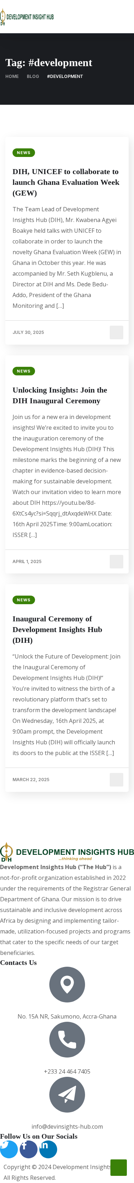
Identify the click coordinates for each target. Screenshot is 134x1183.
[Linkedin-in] (48, 1149)
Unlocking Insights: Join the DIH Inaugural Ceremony (60, 395)
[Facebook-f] (29, 1149)
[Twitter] (9, 1149)
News (24, 152)
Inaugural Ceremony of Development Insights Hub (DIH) (57, 629)
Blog (33, 76)
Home (12, 76)
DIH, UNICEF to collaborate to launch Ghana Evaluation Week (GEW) (66, 182)
